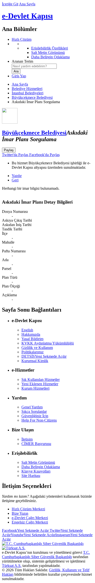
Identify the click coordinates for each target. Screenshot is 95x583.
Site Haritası (30, 476)
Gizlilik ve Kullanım (37, 348)
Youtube (33, 535)
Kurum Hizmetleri (35, 388)
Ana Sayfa (27, 4)
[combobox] (34, 66)
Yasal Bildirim (32, 339)
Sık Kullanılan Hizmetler (40, 379)
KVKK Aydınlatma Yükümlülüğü (47, 343)
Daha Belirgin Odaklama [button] (40, 467)
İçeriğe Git (10, 4)
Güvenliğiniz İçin (34, 416)
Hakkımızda (30, 334)
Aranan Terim (22, 61)
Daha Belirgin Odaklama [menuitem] (50, 57)
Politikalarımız (32, 352)
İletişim (27, 439)
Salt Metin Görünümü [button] (38, 462)
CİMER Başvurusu (36, 444)
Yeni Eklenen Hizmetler (39, 384)
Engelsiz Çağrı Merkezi (30, 522)
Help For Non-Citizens (39, 420)
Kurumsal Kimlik (34, 361)
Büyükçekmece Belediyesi (32, 97)
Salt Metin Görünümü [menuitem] (48, 52)
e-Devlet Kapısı (27, 15)
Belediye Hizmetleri (27, 89)
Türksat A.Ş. (11, 565)
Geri (15, 180)
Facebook (25, 530)
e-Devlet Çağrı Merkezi (30, 518)
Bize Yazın (20, 513)
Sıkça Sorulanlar (34, 411)
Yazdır (17, 176)
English (27, 330)
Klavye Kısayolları (35, 471)
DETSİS (43, 356)
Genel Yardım (32, 407)
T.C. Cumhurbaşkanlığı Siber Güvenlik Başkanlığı (46, 554)
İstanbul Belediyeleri (27, 93)
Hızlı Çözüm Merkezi (28, 509)
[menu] (52, 50)
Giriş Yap (19, 76)
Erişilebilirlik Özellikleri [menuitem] (49, 48)
